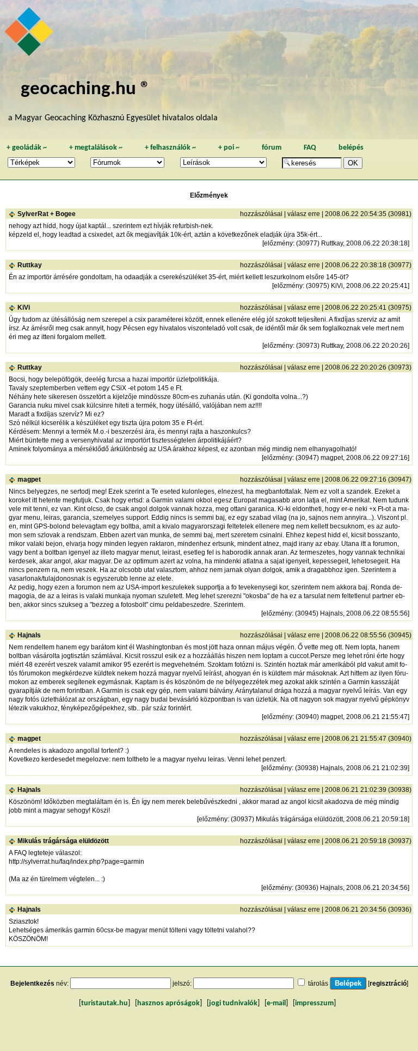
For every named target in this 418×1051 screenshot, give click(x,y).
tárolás (318, 983)
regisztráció (388, 983)
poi (229, 147)
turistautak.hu (104, 1003)
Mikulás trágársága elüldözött (63, 841)
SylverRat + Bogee (46, 214)
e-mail (276, 1003)
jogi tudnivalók (233, 1003)
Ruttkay (29, 265)
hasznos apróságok (168, 1003)
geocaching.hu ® (85, 89)
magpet (29, 479)
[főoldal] (30, 34)
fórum (271, 147)
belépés (351, 147)
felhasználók (170, 147)
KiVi (23, 307)
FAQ (310, 147)
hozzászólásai (261, 214)
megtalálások (96, 147)
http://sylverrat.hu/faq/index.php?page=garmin (76, 861)
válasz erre (303, 214)
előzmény (278, 243)
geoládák (26, 147)
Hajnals (29, 635)
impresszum (314, 1003)
